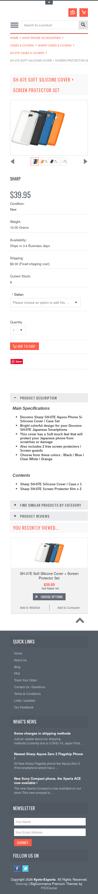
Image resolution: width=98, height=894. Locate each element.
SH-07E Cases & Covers (27, 53)
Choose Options (52, 596)
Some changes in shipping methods (42, 733)
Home (14, 38)
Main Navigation (14, 25)
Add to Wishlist (30, 607)
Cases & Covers (22, 45)
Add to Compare (68, 607)
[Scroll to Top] (81, 622)
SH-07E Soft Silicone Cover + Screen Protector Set (49, 575)
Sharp (15, 179)
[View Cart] (83, 12)
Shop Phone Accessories (41, 38)
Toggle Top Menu (49, 3)
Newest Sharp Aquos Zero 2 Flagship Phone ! (48, 756)
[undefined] (38, 154)
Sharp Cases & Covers (55, 45)
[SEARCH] (83, 25)
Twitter (25, 868)
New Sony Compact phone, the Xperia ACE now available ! (47, 781)
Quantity (16, 322)
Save (19, 361)
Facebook (17, 868)
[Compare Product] (72, 12)
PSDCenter (49, 887)
